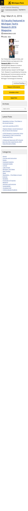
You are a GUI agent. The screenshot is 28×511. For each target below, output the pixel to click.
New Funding (6, 171)
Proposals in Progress (9, 180)
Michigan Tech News (9, 169)
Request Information (14, 87)
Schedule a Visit (14, 92)
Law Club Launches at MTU (11, 126)
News (9, 36)
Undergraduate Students (10, 190)
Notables (5, 179)
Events (5, 160)
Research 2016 (5, 63)
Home (2, 9)
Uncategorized (7, 188)
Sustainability (6, 186)
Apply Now (14, 98)
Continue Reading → (19, 83)
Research (5, 182)
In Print (5, 36)
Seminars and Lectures (9, 184)
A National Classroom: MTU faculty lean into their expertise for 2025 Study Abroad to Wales (12, 142)
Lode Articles (6, 167)
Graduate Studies (8, 164)
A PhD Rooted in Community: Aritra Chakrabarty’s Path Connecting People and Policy (12, 135)
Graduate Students (8, 162)
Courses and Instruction (10, 158)
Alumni (5, 156)
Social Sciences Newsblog (10, 7)
